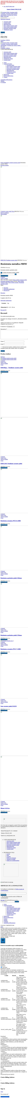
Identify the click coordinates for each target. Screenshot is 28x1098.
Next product (4, 214)
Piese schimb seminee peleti (10, 27)
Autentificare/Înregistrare (9, 923)
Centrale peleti (7, 23)
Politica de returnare (11, 858)
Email (2, 344)
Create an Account (5, 1096)
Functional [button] (3, 1036)
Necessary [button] (3, 965)
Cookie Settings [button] (4, 936)
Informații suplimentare (9, 289)
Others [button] (2, 1067)
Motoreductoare (7, 24)
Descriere (6, 287)
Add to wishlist (4, 278)
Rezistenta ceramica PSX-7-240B (11, 649)
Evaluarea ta (4, 326)
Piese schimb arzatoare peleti (10, 25)
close (2, 926)
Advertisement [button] (4, 1059)
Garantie (9, 856)
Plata (8, 855)
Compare (3, 277)
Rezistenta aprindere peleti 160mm (11, 578)
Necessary (4, 967)
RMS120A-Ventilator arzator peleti (9, 260)
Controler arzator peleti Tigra (7, 211)
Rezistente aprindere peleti (10, 28)
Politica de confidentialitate (13, 860)
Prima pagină (4, 162)
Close (2, 364)
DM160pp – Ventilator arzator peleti (12, 367)
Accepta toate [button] (11, 936)
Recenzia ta (4, 329)
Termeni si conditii (11, 859)
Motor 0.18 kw (5, 808)
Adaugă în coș (4, 275)
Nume (2, 341)
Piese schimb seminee (13, 282)
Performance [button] (4, 1044)
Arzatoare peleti (7, 21)
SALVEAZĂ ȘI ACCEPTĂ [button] (7, 1074)
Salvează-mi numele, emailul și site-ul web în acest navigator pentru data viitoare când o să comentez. (13, 347)
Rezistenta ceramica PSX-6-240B (11, 521)
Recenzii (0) (6, 290)
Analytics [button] (3, 1051)
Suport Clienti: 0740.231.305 (14, 9)
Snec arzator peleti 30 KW (9, 706)
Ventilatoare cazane (8, 29)
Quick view (3, 362)
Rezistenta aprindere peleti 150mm (11, 635)
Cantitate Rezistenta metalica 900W (10, 272)
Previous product (5, 165)
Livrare (8, 854)
